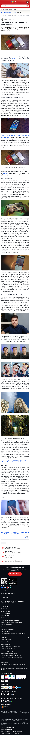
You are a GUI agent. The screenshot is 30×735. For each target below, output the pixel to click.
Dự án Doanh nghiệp (6, 613)
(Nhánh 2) (6, 599)
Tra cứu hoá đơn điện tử (6, 624)
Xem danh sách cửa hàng (14, 574)
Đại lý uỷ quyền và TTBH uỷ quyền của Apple (11, 622)
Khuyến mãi (26, 15)
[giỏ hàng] (27, 2)
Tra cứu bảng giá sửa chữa (7, 629)
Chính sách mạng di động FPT (8, 651)
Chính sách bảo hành (6, 639)
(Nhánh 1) (6, 595)
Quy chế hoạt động (5, 611)
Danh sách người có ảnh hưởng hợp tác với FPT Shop (13, 633)
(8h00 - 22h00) (7, 602)
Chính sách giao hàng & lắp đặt (8, 648)
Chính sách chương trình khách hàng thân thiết (11, 657)
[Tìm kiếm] (27, 6)
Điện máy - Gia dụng (17, 15)
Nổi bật (4, 15)
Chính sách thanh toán (6, 660)
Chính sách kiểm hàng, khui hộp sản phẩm (10, 646)
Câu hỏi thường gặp (5, 631)
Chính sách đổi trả (5, 642)
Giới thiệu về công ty (5, 608)
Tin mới (9, 15)
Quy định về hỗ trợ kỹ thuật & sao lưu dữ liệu (11, 655)
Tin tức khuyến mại (5, 615)
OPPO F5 (5, 173)
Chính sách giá (4, 662)
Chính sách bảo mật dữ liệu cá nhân (9, 653)
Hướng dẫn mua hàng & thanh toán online (10, 620)
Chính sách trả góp (5, 644)
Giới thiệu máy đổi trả (6, 617)
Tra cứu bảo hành (5, 627)
